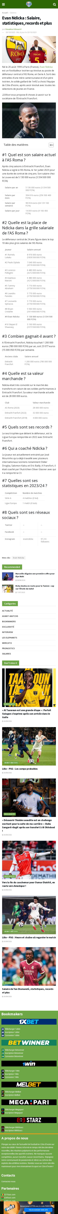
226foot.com (9, 1198)
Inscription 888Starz (13, 1130)
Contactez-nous (8, 1181)
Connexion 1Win (11, 1077)
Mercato (7, 643)
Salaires (13, 13)
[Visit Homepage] (29, 4)
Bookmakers (9, 621)
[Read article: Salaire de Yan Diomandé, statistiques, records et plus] (29, 966)
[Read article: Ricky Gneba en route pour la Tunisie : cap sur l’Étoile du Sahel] (7, 589)
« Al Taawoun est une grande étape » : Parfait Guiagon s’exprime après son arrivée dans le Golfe (26, 714)
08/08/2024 (21, 580)
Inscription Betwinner (13, 1053)
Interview (7, 632)
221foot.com (9, 1194)
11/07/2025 (21, 592)
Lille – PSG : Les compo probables (20, 768)
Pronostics (8, 648)
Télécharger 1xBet (12, 1029)
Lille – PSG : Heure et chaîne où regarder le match (29, 937)
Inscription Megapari (13, 1113)
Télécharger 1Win (12, 1071)
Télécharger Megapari (14, 1109)
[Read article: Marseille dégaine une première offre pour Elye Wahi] (7, 576)
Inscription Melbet (12, 1095)
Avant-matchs (10, 616)
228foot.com (9, 1201)
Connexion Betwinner (13, 1056)
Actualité (7, 610)
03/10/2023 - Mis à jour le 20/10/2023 (21, 32)
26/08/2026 (7, 721)
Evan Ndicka (46, 66)
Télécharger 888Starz (13, 1127)
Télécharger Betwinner (14, 1050)
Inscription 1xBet (11, 1032)
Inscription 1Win (11, 1074)
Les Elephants (9, 637)
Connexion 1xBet (11, 1035)
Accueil (5, 13)
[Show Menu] (3, 4)
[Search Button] (54, 4)
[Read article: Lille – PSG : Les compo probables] (29, 746)
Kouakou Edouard (13, 29)
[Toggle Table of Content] (50, 145)
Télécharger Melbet (12, 1092)
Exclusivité (8, 626)
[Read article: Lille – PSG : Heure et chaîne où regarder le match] (29, 915)
